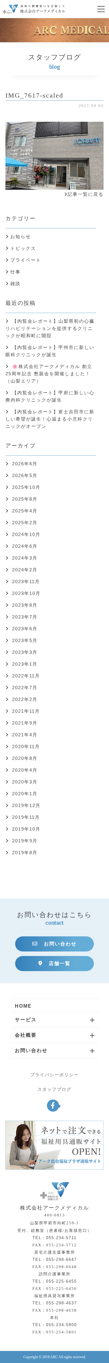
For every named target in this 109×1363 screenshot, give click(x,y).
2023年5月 (25, 640)
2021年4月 (25, 734)
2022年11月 (26, 675)
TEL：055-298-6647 (54, 1259)
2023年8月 (25, 605)
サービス (26, 1019)
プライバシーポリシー (54, 1074)
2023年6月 (25, 628)
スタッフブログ (54, 1089)
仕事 (15, 271)
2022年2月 (25, 699)
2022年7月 (25, 687)
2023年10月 (26, 593)
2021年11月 (26, 711)
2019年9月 (25, 840)
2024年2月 (25, 569)
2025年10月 (26, 487)
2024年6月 (25, 546)
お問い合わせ (60, 943)
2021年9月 (25, 722)
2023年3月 (25, 652)
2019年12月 (26, 805)
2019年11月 (26, 817)
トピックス (23, 248)
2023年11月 (26, 581)
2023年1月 (25, 664)
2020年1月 (25, 793)
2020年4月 (25, 770)
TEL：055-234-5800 (54, 1325)
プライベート (25, 260)
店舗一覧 (60, 963)
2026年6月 (25, 463)
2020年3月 (25, 781)
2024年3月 (25, 557)
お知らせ (20, 236)
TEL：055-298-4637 (54, 1303)
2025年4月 (25, 510)
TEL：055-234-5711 (54, 1237)
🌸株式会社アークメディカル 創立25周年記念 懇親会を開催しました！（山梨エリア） (48, 373)
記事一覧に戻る (86, 194)
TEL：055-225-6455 (54, 1281)
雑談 (15, 283)
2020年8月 (25, 758)
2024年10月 (26, 534)
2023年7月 (25, 616)
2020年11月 (26, 746)
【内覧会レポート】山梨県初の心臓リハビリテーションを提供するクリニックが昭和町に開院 (49, 328)
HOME (23, 1006)
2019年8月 (25, 852)
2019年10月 (26, 829)
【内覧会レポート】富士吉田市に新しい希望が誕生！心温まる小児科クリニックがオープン (49, 419)
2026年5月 (25, 475)
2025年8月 (25, 499)
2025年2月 (25, 522)
